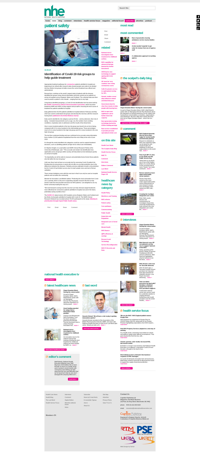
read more (123, 324)
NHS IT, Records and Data (108, 249)
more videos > (50, 279)
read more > (73, 379)
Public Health (105, 213)
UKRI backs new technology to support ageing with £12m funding (108, 75)
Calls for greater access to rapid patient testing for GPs (109, 91)
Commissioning (106, 209)
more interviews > (127, 305)
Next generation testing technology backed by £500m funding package (109, 123)
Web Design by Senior (127, 446)
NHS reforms (105, 199)
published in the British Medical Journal (65, 116)
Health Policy (105, 193)
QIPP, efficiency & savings (107, 235)
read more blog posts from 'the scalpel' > (135, 123)
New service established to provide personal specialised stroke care (109, 131)
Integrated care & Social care (109, 223)
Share (65, 207)
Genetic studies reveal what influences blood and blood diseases (108, 99)
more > (75, 304)
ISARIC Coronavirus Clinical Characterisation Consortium (66, 104)
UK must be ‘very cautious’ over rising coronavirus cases (108, 83)
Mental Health (105, 227)
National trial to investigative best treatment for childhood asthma (109, 56)
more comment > (127, 214)
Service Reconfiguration (109, 245)
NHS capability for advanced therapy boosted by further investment (107, 65)
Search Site (124, 8)
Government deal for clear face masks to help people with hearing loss (109, 106)
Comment (74, 207)
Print (48, 207)
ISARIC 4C (50, 195)
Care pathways (106, 206)
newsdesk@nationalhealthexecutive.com (139, 408)
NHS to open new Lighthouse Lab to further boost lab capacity (107, 115)
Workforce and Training (109, 196)
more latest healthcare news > (56, 349)
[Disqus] (71, 241)
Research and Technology (106, 240)
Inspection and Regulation (106, 217)
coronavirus (71, 84)
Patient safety (106, 203)
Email (56, 207)
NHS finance (105, 230)
